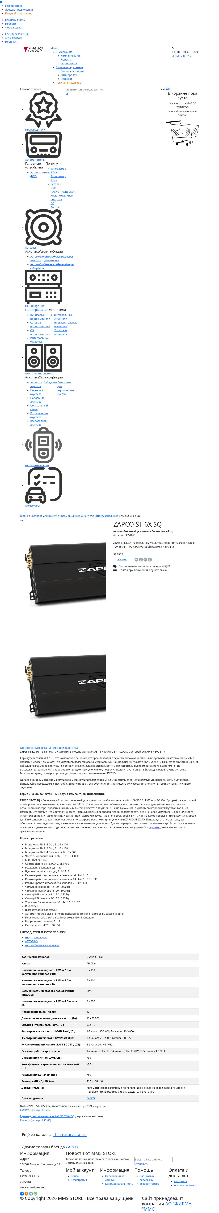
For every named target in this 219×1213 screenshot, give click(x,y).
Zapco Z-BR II (155, 827)
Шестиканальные (107, 516)
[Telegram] (145, 559)
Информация (13, 6)
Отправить (141, 1164)
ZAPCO (91, 1098)
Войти (75, 1176)
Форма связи (13, 27)
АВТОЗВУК (51, 516)
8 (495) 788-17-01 (182, 55)
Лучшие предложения (19, 9)
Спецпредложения (17, 34)
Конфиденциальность (119, 1183)
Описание (26, 748)
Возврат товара (149, 1183)
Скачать (35, 1110)
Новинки (10, 41)
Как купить (180, 1181)
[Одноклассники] (141, 559)
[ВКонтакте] (136, 559)
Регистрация (79, 1180)
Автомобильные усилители (77, 516)
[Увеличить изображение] (21, 520)
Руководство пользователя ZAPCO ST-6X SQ (47, 1116)
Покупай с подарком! (18, 13)
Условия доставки (185, 1185)
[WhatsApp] (150, 559)
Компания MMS (15, 20)
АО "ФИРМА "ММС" (166, 1206)
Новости (10, 23)
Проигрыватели (38, 309)
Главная (25, 516)
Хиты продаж (13, 38)
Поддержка (41, 748)
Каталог (37, 516)
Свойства (72, 748)
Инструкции (57, 748)
